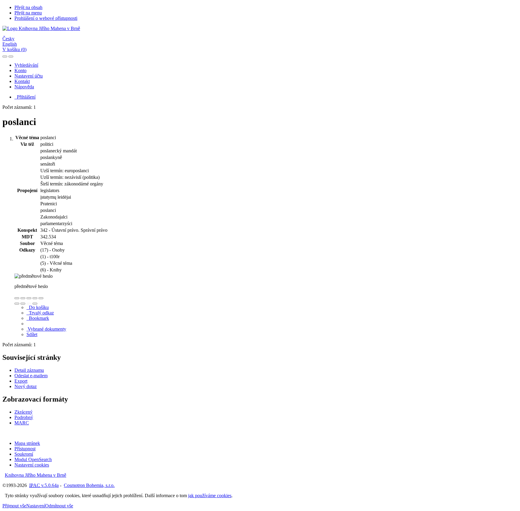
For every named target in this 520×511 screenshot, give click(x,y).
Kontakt (22, 81)
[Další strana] (34, 303)
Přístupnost (25, 448)
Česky (8, 38)
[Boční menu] (4, 56)
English (9, 44)
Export (20, 381)
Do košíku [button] (37, 307)
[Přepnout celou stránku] (34, 298)
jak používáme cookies (209, 495)
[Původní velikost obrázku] (28, 298)
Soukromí (23, 454)
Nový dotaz (25, 386)
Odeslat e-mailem (31, 375)
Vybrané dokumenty (46, 329)
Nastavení (35, 505)
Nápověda (24, 86)
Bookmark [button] (37, 318)
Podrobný (23, 417)
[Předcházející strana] (28, 303)
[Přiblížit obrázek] (16, 298)
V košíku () (14, 49)
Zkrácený (23, 412)
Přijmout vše (14, 505)
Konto (20, 70)
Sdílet (31, 334)
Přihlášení (25, 96)
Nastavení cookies (31, 464)
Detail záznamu (29, 370)
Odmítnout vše (59, 505)
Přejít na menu (28, 12)
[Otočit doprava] (22, 303)
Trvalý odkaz (40, 312)
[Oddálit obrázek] (22, 298)
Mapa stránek (27, 443)
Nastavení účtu (28, 75)
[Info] (41, 298)
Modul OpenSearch (33, 459)
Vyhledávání (26, 65)
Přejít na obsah (28, 7)
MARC (21, 422)
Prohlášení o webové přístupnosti (45, 18)
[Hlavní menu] (10, 56)
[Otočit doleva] (16, 303)
